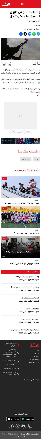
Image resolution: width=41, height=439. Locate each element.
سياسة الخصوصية (34, 359)
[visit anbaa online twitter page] (17, 426)
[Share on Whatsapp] (34, 34)
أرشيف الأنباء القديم (34, 362)
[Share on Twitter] (25, 34)
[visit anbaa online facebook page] (11, 426)
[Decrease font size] (34, 63)
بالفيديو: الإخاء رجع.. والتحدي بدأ (26, 233)
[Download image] (3, 58)
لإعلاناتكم (36, 356)
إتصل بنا (37, 353)
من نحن (37, 350)
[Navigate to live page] (22, 4)
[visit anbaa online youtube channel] (23, 426)
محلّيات (36, 29)
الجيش (36, 159)
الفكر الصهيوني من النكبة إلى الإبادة (24, 263)
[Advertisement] (20, 115)
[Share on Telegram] (38, 34)
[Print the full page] (9, 63)
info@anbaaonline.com (10, 368)
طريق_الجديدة (26, 159)
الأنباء (30, 29)
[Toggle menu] (37, 4)
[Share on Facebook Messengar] (29, 34)
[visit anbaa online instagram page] (29, 426)
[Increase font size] (39, 63)
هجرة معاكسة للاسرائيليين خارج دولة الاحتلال (21, 203)
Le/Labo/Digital (20, 436)
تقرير (36, 200)
